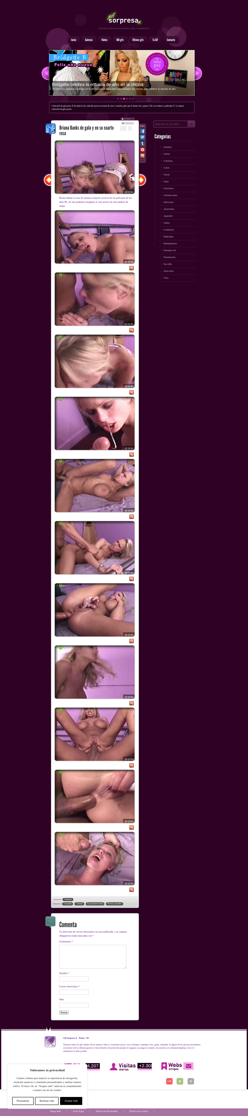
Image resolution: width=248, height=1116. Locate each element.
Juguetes (168, 216)
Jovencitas (169, 209)
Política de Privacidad (106, 1111)
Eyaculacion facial (95, 904)
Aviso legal (78, 1111)
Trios (166, 278)
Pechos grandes (114, 904)
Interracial (168, 202)
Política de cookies (138, 1111)
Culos (166, 168)
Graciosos (169, 188)
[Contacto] (170, 40)
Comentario (66, 941)
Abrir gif (131, 269)
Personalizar (23, 1101)
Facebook (142, 132)
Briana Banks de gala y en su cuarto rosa (50, 129)
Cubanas (68, 899)
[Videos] (103, 40)
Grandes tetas (170, 195)
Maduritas (168, 236)
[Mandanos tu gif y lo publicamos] (154, 40)
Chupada (68, 904)
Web (61, 999)
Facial (167, 174)
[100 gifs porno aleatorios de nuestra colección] (119, 40)
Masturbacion (170, 243)
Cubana (79, 904)
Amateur (168, 147)
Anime (167, 154)
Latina (167, 223)
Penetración (170, 257)
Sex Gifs (168, 264)
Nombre (64, 973)
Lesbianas (169, 230)
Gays (166, 181)
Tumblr (142, 144)
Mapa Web (55, 1111)
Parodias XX (170, 250)
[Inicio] (73, 40)
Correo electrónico (69, 986)
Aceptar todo (71, 1101)
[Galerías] (88, 40)
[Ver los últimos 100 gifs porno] (137, 40)
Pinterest (142, 150)
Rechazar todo (47, 1101)
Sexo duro (169, 271)
